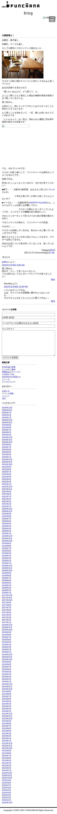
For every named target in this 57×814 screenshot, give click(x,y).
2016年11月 (7, 627)
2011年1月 (6, 800)
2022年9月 (6, 467)
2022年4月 (6, 479)
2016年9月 (6, 632)
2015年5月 (6, 672)
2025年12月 (7, 408)
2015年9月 (6, 662)
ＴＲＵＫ (51, 189)
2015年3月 (6, 677)
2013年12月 (7, 714)
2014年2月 (6, 709)
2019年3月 (6, 558)
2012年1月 (6, 770)
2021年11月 (7, 489)
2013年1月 (6, 741)
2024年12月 (7, 420)
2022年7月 (6, 472)
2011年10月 (7, 778)
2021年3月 (6, 501)
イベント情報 (8, 393)
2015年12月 (7, 654)
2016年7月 (6, 637)
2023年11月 (7, 440)
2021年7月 (6, 496)
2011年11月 (7, 775)
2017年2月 (6, 620)
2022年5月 (6, 477)
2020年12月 (7, 509)
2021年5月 (6, 499)
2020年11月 (7, 511)
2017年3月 (6, 617)
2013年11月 (7, 716)
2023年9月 (6, 445)
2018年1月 (6, 593)
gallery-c (6, 262)
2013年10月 (7, 718)
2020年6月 (6, 521)
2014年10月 (7, 689)
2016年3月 (6, 647)
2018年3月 (6, 588)
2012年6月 (6, 758)
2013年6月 (6, 728)
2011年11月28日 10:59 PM (16, 287)
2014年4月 (6, 704)
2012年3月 (6, 765)
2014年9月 (6, 691)
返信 (53, 279)
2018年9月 (6, 573)
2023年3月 (6, 454)
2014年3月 (6, 706)
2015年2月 (6, 679)
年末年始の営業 (8, 367)
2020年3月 (6, 528)
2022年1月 (6, 484)
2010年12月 (7, 802)
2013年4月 (6, 733)
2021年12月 (7, 486)
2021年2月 (6, 504)
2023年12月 (7, 437)
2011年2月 (6, 797)
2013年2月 (6, 738)
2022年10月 (7, 464)
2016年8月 (6, 635)
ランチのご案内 (8, 369)
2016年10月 (7, 630)
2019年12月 (7, 536)
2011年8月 (6, 783)
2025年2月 (6, 415)
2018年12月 (7, 565)
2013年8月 (6, 723)
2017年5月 (6, 612)
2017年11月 (7, 598)
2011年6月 (6, 788)
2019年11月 (7, 538)
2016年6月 (6, 640)
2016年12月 (7, 625)
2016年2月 (6, 649)
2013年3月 (6, 736)
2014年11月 (7, 686)
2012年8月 (6, 753)
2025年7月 (6, 412)
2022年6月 (6, 474)
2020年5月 (6, 524)
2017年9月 (6, 602)
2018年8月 (6, 575)
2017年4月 (6, 615)
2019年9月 (6, 543)
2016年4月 (6, 644)
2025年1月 (6, 417)
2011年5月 (6, 790)
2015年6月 (6, 669)
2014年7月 (6, 696)
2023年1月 (6, 457)
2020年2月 (6, 531)
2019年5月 (6, 553)
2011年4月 (6, 793)
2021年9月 (6, 491)
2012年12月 (7, 743)
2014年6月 (6, 699)
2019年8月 (6, 546)
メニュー (6, 396)
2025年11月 (7, 410)
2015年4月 (6, 674)
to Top (51, 252)
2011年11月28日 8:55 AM (13, 265)
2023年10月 (7, 442)
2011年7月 (6, 785)
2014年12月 (7, 684)
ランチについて (8, 382)
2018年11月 (7, 568)
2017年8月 (6, 605)
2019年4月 (6, 556)
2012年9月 (6, 751)
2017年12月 (7, 595)
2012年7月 (6, 755)
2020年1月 (6, 533)
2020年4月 (6, 526)
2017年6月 (6, 610)
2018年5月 (6, 583)
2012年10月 (7, 748)
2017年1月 (6, 622)
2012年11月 (7, 746)
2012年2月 (6, 768)
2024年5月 (6, 432)
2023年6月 (6, 449)
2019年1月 (6, 563)
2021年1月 (6, 506)
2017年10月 (7, 600)
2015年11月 (7, 657)
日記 (52, 250)
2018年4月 (6, 585)
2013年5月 (6, 731)
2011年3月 (6, 795)
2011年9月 (6, 780)
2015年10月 (7, 659)
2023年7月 (6, 447)
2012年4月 (6, 763)
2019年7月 (6, 548)
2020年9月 (6, 514)
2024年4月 (6, 435)
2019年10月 (7, 541)
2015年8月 (6, 664)
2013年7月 (6, 726)
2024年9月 (6, 425)
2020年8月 (6, 516)
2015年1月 (6, 681)
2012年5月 (6, 760)
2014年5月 (6, 701)
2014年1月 (6, 711)
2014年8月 (6, 694)
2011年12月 (7, 773)
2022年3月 (6, 482)
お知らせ (6, 391)
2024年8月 (6, 427)
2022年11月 (7, 462)
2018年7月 (6, 578)
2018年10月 (7, 570)
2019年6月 (6, 551)
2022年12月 (7, 459)
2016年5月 (6, 642)
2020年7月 (6, 519)
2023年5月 (6, 452)
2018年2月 (6, 590)
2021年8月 (6, 494)
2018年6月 (6, 580)
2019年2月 (6, 561)
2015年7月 (6, 667)
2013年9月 (6, 721)
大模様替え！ (8, 35)
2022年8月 (6, 469)
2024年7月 (6, 430)
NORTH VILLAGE (38, 202)
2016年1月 (6, 652)
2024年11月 (7, 422)
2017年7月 (6, 607)
